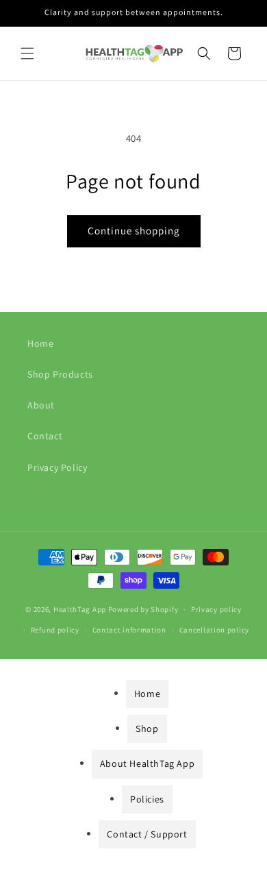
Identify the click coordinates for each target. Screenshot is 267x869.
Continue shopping (134, 230)
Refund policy (55, 630)
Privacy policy (216, 609)
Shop (147, 728)
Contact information (129, 630)
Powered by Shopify (143, 609)
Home (40, 343)
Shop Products (60, 374)
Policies (147, 799)
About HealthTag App (147, 763)
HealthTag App (79, 609)
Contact (44, 436)
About (41, 405)
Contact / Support (147, 834)
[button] (27, 53)
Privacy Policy (57, 467)
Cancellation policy (214, 630)
